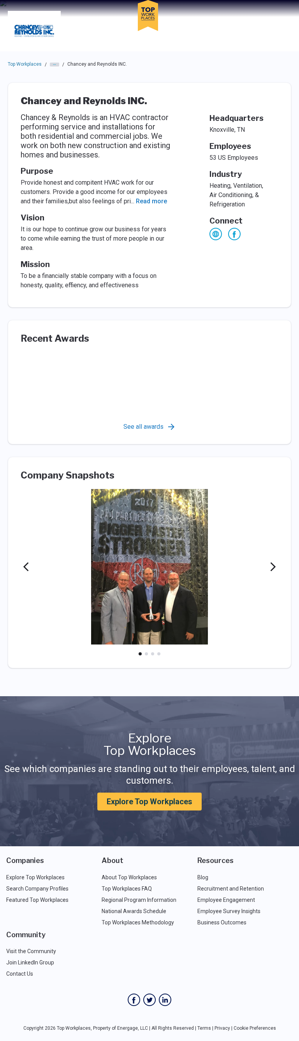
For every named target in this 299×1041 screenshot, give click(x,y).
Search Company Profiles (37, 889)
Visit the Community (31, 951)
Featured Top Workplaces (37, 900)
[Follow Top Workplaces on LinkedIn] (165, 1000)
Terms (204, 1028)
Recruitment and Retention (230, 889)
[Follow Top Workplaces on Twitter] (149, 1000)
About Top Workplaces (129, 877)
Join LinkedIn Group (30, 962)
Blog (202, 877)
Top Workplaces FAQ (127, 889)
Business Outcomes (221, 922)
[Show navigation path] (54, 64)
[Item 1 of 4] (140, 653)
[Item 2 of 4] (146, 653)
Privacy (222, 1028)
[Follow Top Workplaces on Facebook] (134, 1000)
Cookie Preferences (255, 1028)
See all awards (143, 426)
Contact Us (19, 974)
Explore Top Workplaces (149, 801)
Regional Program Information (139, 900)
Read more (151, 201)
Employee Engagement (226, 900)
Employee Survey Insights (228, 911)
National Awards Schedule (134, 911)
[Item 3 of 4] (152, 653)
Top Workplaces (25, 64)
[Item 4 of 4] (158, 653)
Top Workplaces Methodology (138, 922)
